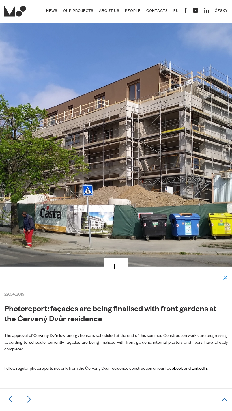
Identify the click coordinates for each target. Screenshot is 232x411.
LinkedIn (199, 368)
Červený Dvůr (45, 335)
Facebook (174, 368)
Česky (221, 10)
